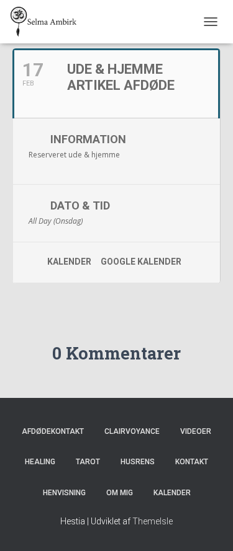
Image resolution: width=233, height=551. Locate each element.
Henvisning (64, 492)
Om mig (119, 492)
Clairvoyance (132, 431)
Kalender (69, 262)
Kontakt (191, 461)
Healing (40, 461)
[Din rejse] (48, 21)
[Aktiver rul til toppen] (208, 526)
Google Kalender (141, 262)
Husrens (138, 461)
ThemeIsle (152, 521)
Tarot (88, 461)
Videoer (195, 431)
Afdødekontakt (53, 431)
